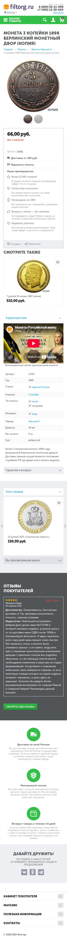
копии (35, 401)
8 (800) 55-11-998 (51, 7)
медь (35, 414)
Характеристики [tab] (16, 317)
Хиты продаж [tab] (14, 491)
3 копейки (33, 394)
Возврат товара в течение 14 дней (33, 823)
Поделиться (34, 244)
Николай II (34, 421)
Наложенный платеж (33, 785)
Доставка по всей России (33, 744)
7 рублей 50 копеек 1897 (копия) (23, 296)
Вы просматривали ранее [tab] (23, 560)
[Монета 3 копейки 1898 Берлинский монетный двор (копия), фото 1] (33, 86)
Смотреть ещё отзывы (20, 707)
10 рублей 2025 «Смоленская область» (27, 537)
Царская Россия (40, 387)
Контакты (58, 12)
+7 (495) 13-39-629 (50, 9)
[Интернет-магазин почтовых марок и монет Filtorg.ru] (18, 7)
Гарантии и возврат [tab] (18, 470)
